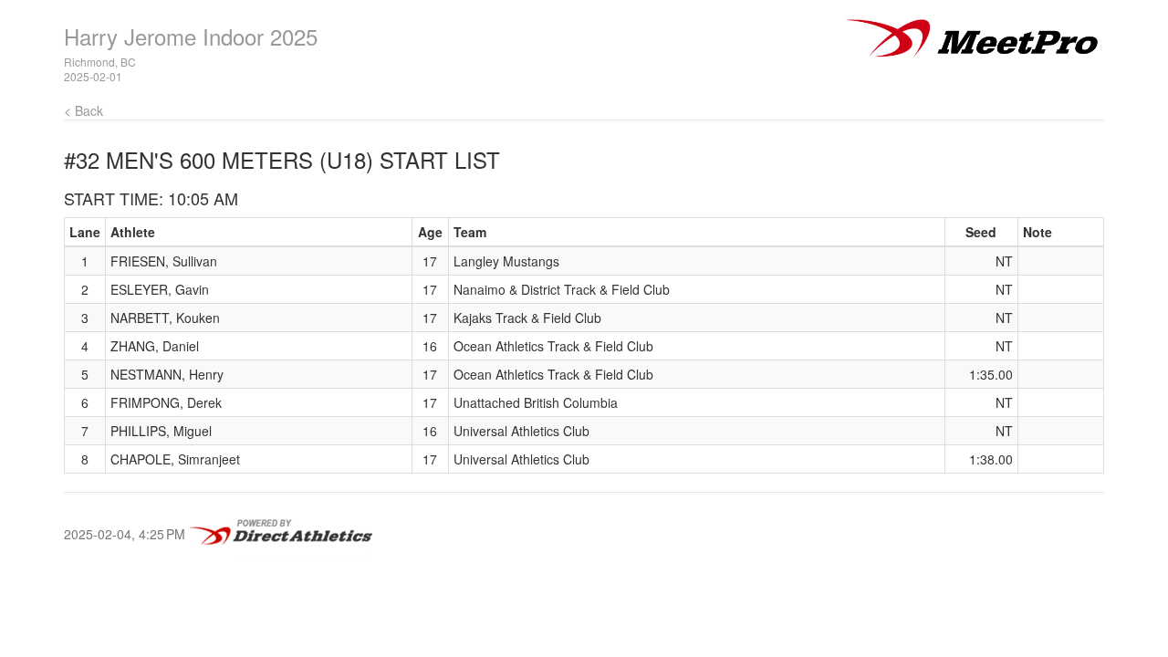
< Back (83, 110)
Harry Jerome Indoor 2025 (191, 36)
